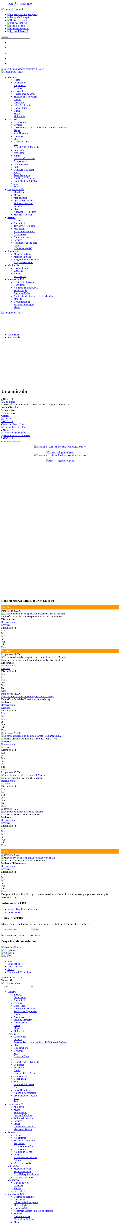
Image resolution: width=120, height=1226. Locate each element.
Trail (16, 186)
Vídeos (17, 273)
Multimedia (19, 116)
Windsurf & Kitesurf (24, 169)
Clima (17, 110)
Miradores (19, 192)
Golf (16, 144)
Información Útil (16, 279)
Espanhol (24, 28)
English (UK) (30, 14)
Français (22, 23)
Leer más (5, 625)
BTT (16, 183)
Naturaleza (19, 102)
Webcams (18, 270)
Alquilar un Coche (23, 237)
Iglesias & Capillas (23, 200)
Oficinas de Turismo (24, 282)
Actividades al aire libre (25, 242)
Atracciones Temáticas (25, 211)
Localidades (20, 82)
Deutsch (22, 20)
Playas (17, 130)
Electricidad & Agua (24, 304)
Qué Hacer (13, 119)
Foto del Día (20, 276)
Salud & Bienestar (23, 105)
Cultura (17, 99)
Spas (16, 138)
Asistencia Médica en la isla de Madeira (33, 296)
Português (25, 17)
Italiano (21, 25)
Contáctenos (14, 912)
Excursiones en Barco (24, 231)
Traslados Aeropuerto (24, 226)
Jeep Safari (19, 153)
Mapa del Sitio (15, 966)
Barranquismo (21, 164)
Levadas (18, 124)
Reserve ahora (8, 622)
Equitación (19, 150)
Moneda (18, 299)
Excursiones (20, 122)
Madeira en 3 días (22, 254)
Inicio (10, 961)
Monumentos (20, 197)
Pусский (23, 31)
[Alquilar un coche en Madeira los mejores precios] (60, 446)
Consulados (19, 285)
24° (42, 69)
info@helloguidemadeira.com (22, 909)
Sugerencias (13, 251)
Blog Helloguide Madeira (26, 259)
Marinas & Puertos (23, 214)
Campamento (20, 161)
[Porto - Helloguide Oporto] (60, 452)
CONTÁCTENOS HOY (20, 3)
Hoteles (17, 220)
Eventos (18, 88)
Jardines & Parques (23, 203)
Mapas (17, 113)
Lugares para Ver (16, 189)
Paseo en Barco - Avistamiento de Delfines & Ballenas (40, 127)
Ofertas (17, 245)
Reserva (11, 217)
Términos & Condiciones (20, 972)
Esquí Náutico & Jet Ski (26, 181)
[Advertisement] (60, 363)
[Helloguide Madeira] (12, 71)
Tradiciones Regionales (25, 96)
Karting (17, 155)
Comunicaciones (22, 301)
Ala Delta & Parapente (25, 178)
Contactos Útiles (22, 293)
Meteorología (20, 290)
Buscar (11, 969)
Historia (18, 79)
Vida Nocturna (21, 133)
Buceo (17, 172)
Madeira (12, 77)
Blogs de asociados (23, 262)
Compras (18, 136)
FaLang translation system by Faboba (10, 441)
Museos (17, 195)
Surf (16, 167)
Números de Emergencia (26, 287)
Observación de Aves (24, 158)
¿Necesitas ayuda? (23, 248)
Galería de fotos (21, 268)
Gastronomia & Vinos (24, 94)
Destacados (19, 91)
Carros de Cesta (21, 141)
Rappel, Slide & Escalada (26, 147)
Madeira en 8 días (22, 256)
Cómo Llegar (20, 108)
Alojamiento (20, 85)
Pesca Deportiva (22, 175)
